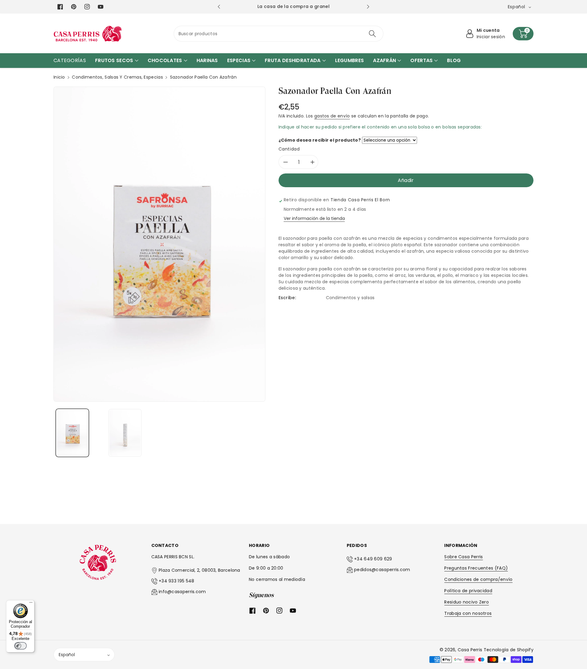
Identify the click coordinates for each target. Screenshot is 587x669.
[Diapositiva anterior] (218, 6)
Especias (153, 77)
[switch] (20, 645)
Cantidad (289, 149)
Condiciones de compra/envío (478, 579)
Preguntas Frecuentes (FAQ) (476, 568)
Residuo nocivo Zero (466, 602)
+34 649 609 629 (373, 559)
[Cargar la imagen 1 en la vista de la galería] (72, 433)
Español (67, 655)
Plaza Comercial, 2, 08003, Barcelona (199, 570)
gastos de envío (332, 116)
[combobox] (278, 33)
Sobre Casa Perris (463, 557)
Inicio (59, 77)
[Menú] (31, 604)
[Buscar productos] (372, 33)
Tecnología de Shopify (508, 650)
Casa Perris (470, 650)
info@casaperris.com (182, 592)
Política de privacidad (468, 591)
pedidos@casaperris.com (382, 570)
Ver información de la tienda (314, 218)
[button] (523, 33)
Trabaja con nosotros (468, 613)
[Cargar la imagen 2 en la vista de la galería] (125, 433)
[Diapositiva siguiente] (368, 6)
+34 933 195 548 (176, 581)
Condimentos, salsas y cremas (106, 77)
